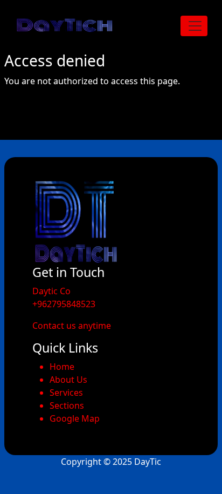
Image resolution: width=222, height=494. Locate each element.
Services (66, 392)
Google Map (75, 418)
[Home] (69, 26)
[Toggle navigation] (194, 26)
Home (62, 367)
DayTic (147, 462)
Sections (67, 405)
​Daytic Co (51, 291)
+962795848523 (63, 304)
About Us (68, 379)
